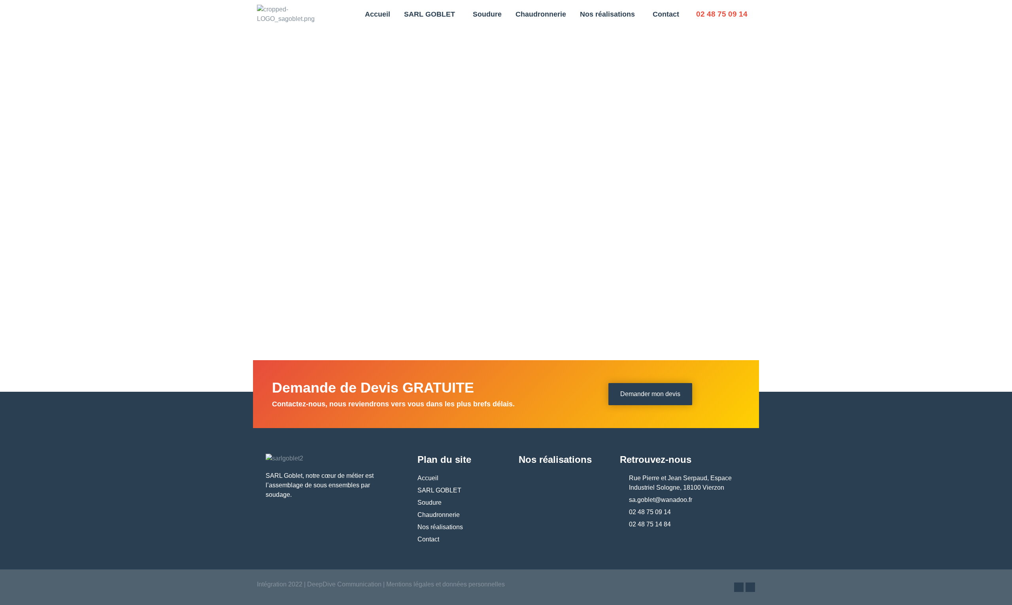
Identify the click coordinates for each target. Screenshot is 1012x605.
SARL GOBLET (429, 14)
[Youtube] (750, 587)
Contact (666, 14)
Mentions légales (410, 584)
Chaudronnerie (540, 14)
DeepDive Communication (343, 584)
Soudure (487, 14)
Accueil (377, 14)
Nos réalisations (607, 14)
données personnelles (473, 584)
